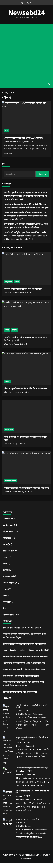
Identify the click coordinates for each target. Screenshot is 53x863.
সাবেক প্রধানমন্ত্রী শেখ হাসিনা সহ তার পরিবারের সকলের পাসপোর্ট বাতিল (26, 650)
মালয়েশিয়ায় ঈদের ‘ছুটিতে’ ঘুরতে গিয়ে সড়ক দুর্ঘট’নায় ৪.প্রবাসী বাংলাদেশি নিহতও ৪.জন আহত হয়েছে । (23, 684)
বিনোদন (5, 589)
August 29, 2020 (27, 142)
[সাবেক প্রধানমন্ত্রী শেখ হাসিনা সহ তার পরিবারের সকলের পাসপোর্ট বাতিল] (26, 416)
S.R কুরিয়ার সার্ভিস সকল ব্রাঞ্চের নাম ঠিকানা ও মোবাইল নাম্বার (32, 768)
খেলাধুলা (5, 557)
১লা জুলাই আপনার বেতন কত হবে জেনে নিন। (27, 819)
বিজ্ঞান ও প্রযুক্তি (9, 582)
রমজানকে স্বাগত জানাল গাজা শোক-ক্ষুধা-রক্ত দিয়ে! (20, 691)
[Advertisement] (26, 52)
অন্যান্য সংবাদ (9, 429)
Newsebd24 (26, 13)
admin (8, 443)
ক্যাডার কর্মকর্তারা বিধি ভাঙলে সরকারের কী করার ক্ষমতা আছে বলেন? (25, 656)
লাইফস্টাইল (7, 602)
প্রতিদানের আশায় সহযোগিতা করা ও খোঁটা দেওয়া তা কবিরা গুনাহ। (25, 204)
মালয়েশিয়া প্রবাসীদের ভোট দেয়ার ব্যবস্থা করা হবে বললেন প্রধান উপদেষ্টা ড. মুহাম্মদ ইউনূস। (24, 636)
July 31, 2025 (18, 443)
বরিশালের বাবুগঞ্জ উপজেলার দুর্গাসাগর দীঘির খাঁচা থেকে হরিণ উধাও (24, 643)
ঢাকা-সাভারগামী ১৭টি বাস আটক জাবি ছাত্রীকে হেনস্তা (22, 224)
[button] (49, 84)
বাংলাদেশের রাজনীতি (10, 481)
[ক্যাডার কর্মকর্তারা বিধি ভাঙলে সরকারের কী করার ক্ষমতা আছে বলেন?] (26, 467)
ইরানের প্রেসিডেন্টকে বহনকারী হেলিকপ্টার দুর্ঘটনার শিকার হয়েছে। (26, 212)
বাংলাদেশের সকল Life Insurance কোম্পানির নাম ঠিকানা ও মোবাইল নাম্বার (32, 738)
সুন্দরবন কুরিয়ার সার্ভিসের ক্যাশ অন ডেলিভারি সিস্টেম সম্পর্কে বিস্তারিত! (31, 706)
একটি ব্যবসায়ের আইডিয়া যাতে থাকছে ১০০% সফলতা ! (23, 138)
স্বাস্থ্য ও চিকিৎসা (8, 614)
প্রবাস (17, 282)
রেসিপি (5, 595)
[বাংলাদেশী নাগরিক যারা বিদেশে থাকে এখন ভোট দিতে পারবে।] (26, 268)
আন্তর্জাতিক (8, 282)
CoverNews (41, 854)
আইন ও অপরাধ (8, 531)
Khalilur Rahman (12, 142)
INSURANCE (9, 518)
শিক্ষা (6, 130)
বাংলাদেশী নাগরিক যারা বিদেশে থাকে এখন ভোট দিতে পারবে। (22, 627)
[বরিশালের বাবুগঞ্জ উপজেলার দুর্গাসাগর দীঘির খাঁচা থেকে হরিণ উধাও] (26, 368)
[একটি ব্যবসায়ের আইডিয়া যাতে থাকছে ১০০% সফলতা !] (26, 117)
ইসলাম (5, 544)
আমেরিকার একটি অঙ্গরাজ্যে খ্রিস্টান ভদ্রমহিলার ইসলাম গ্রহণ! (28, 207)
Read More (8, 153)
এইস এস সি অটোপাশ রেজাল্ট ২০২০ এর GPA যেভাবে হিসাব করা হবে (32, 792)
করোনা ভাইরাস (8, 550)
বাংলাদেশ (14, 330)
